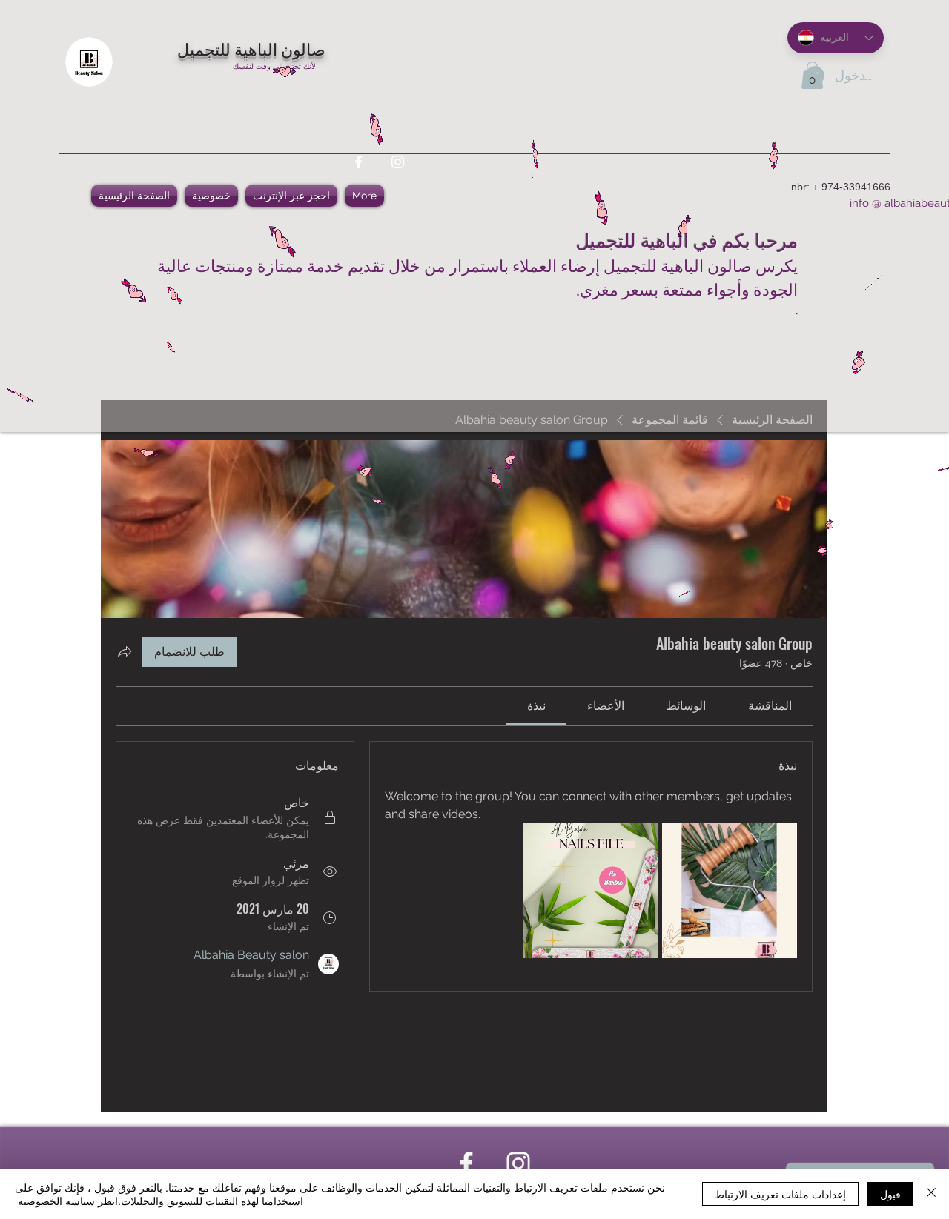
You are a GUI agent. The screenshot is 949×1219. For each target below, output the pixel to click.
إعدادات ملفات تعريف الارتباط (780, 1193)
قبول (890, 1193)
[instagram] (397, 161)
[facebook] (358, 161)
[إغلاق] (931, 1193)
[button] (812, 75)
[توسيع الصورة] (729, 890)
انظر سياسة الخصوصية (68, 1200)
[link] (770, 706)
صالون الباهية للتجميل (251, 48)
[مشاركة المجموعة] (124, 651)
